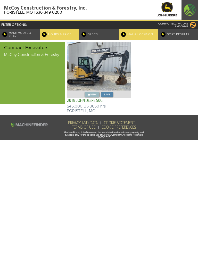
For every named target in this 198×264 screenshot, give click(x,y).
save (107, 94)
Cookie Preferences (119, 127)
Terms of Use (83, 127)
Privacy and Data (83, 123)
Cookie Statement (119, 123)
